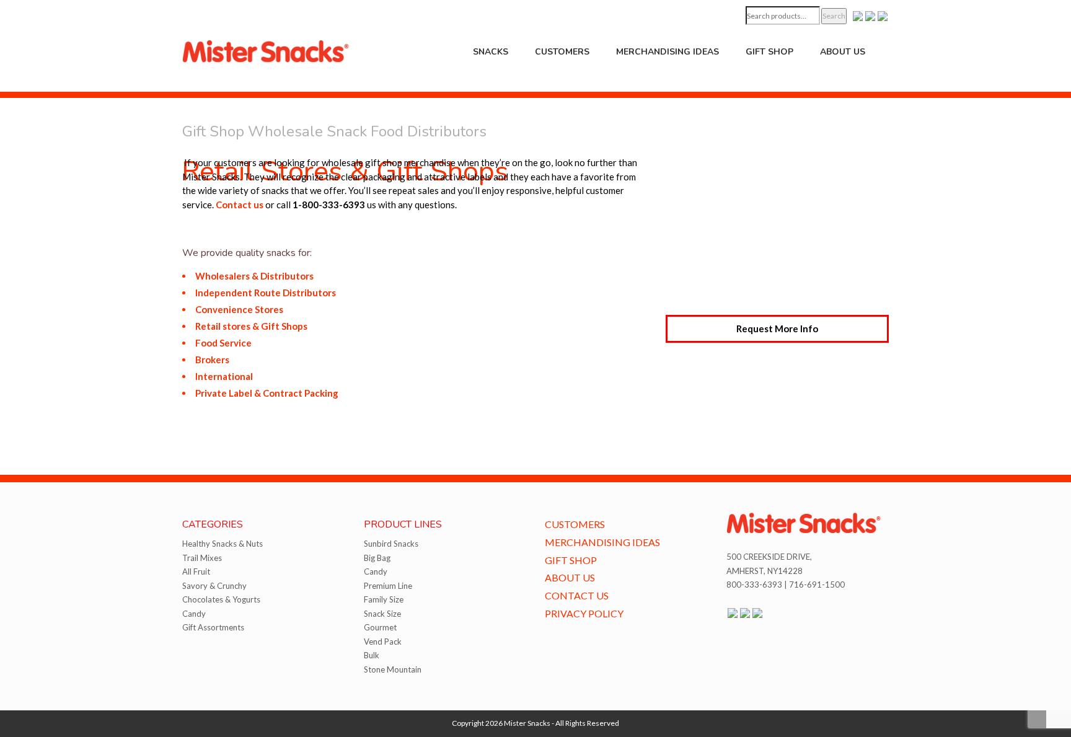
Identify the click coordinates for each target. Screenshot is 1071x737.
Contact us (239, 204)
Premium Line (388, 586)
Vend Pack (383, 642)
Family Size (383, 599)
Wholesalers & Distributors (254, 275)
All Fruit (196, 571)
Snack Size (382, 614)
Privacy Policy (584, 613)
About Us (842, 52)
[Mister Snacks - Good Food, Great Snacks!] (266, 50)
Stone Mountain (392, 669)
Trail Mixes (202, 558)
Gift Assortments (213, 627)
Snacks (490, 52)
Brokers (212, 359)
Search (833, 15)
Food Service (223, 342)
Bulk (371, 655)
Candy (194, 614)
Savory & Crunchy (214, 586)
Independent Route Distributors (265, 292)
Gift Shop (769, 52)
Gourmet (380, 627)
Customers (562, 52)
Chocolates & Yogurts (221, 599)
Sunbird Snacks (391, 544)
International (224, 376)
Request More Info (777, 328)
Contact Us (577, 595)
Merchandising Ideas (667, 52)
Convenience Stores (239, 309)
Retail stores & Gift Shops (251, 326)
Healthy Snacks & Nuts (222, 544)
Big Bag (377, 558)
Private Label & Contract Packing (266, 393)
